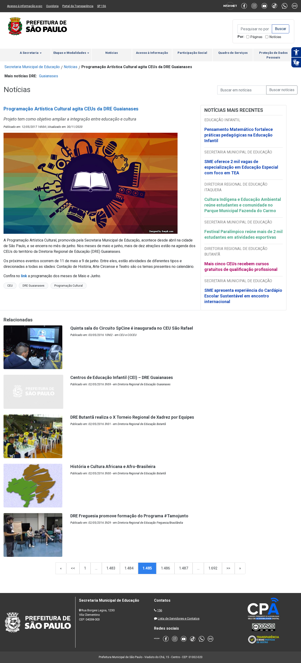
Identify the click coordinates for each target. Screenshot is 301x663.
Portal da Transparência (77, 6)
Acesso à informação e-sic (24, 6)
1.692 (213, 568)
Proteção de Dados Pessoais (273, 55)
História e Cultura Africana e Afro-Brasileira (112, 466)
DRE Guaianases (33, 285)
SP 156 (101, 6)
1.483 (110, 568)
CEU (10, 285)
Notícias (275, 36)
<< (73, 568)
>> (228, 568)
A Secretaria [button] (29, 53)
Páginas (256, 36)
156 (159, 610)
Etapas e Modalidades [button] (70, 53)
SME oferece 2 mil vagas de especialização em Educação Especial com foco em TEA (241, 167)
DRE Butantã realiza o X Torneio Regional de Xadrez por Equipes (132, 417)
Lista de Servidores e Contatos (178, 618)
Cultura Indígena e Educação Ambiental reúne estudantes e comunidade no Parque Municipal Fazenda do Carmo (242, 205)
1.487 (183, 568)
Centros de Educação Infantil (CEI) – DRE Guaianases (121, 377)
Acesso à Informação (152, 53)
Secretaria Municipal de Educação (32, 67)
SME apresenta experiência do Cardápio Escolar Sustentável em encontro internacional (243, 296)
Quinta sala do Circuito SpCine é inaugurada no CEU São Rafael (131, 328)
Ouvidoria (52, 6)
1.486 (165, 568)
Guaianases (48, 76)
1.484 (129, 568)
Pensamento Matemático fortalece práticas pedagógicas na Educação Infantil (238, 135)
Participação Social (192, 53)
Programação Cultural (68, 285)
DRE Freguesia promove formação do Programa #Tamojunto (129, 515)
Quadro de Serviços (233, 53)
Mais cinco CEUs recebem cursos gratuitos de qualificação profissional (240, 266)
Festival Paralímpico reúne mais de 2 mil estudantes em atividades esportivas (243, 234)
